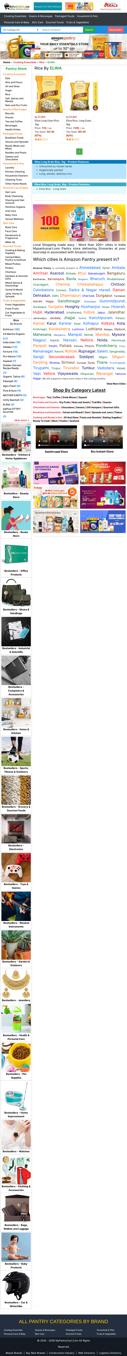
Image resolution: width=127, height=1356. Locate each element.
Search (89, 29)
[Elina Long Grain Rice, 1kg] (49, 94)
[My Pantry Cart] (16, 6)
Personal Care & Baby (16, 22)
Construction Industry (61, 1352)
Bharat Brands (14, 1352)
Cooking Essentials (15, 16)
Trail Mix (96, 402)
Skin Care (37, 22)
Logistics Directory (110, 1352)
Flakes (118, 412)
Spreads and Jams (102, 412)
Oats (87, 412)
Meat (55, 420)
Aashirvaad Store (56, 451)
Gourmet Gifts (111, 407)
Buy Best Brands (35, 1352)
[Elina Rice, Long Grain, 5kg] (83, 94)
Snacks (107, 402)
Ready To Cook (41, 420)
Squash (83, 397)
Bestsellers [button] (115, 29)
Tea (49, 397)
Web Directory (86, 1352)
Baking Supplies (112, 417)
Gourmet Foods (55, 22)
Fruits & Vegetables (77, 22)
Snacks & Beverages (41, 16)
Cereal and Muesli (73, 412)
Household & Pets (87, 16)
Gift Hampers (93, 407)
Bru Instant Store (102, 451)
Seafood (74, 420)
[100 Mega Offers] (79, 222)
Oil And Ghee (71, 417)
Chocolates (67, 407)
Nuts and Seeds (81, 402)
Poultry (63, 420)
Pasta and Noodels (90, 417)
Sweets (80, 407)
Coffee (57, 397)
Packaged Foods (64, 16)
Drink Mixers (69, 397)
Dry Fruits (64, 402)
